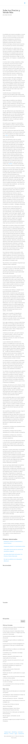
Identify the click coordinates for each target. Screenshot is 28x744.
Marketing (14, 732)
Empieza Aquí (7, 732)
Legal (16, 733)
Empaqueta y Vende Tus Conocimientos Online (14, 546)
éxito (7, 135)
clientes (10, 163)
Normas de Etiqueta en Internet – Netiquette (13, 698)
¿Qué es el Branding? (7, 706)
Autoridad (20, 732)
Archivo (11, 733)
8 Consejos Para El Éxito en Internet (11, 704)
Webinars (6, 733)
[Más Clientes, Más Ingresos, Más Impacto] (14, 599)
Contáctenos (21, 733)
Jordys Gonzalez (8, 15)
